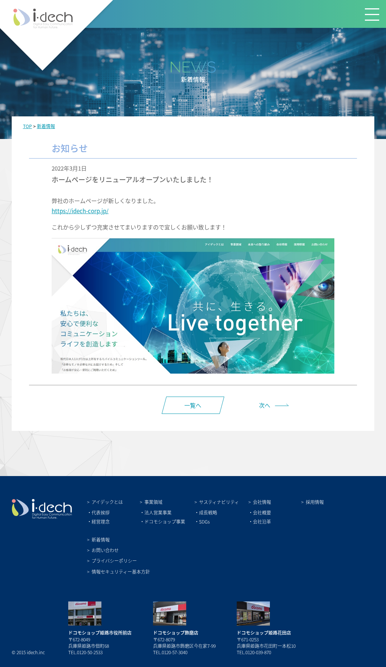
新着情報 (46, 126)
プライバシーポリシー (114, 560)
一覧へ (192, 405)
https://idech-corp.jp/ (80, 211)
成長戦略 (208, 512)
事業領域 (153, 502)
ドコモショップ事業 (164, 521)
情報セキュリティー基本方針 (121, 571)
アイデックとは (107, 502)
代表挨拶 (101, 512)
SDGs (204, 521)
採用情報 (315, 502)
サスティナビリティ (219, 502)
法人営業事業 (158, 512)
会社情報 (262, 502)
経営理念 (101, 521)
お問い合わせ (105, 550)
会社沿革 (262, 521)
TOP (27, 126)
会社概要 (262, 512)
